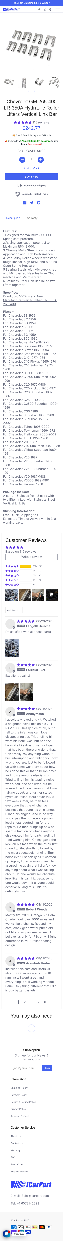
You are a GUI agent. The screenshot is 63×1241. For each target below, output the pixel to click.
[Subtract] (22, 160)
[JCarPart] (11, 9)
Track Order (17, 1164)
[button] (39, 9)
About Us (16, 1136)
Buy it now (31, 173)
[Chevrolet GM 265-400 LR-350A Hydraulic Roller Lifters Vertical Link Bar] (9, 82)
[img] (26, 621)
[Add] (41, 160)
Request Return (19, 1171)
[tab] (13, 218)
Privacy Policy (18, 1109)
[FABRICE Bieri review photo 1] (12, 692)
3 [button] (32, 1002)
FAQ (13, 1157)
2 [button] (25, 1002)
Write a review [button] (31, 557)
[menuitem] (39, 9)
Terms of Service (20, 1116)
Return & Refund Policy (23, 1102)
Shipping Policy (19, 1087)
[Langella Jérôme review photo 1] (12, 648)
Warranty (15, 1150)
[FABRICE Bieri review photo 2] (26, 692)
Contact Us (17, 1143)
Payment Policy (19, 1094)
